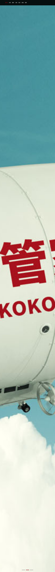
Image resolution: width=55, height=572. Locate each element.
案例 (13, 2)
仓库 (10, 2)
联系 (26, 2)
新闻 (23, 2)
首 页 (6, 2)
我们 (19, 2)
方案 (16, 2)
